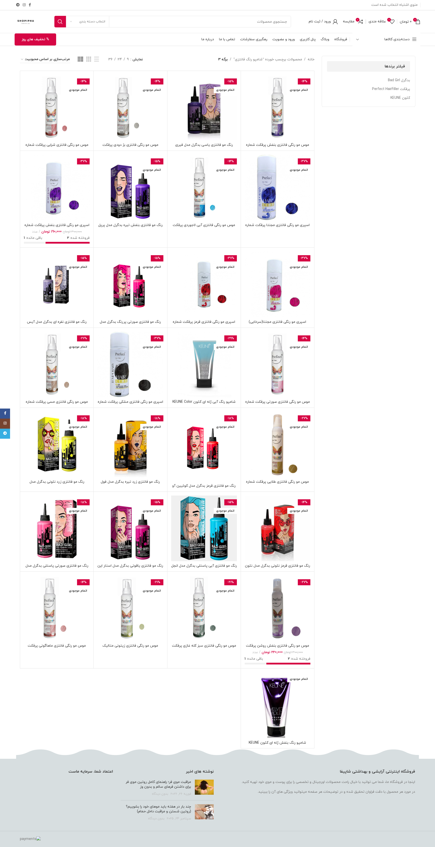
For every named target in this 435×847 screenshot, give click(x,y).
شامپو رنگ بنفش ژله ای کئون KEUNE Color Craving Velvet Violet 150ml (277, 745)
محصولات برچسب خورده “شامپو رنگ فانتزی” (267, 59)
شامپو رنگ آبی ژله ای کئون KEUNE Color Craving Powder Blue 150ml (204, 404)
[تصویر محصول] (277, 107)
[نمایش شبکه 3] (88, 59)
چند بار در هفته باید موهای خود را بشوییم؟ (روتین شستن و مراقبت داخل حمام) (158, 809)
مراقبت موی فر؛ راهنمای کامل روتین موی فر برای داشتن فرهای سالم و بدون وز (158, 784)
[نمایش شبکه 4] (80, 59)
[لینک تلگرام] (18, 5)
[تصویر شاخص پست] (204, 788)
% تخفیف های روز (35, 39)
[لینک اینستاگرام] (24, 5)
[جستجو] (60, 21)
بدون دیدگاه (160, 794)
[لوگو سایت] (26, 21)
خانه (311, 59)
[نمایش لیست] (96, 59)
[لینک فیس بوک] (29, 5)
